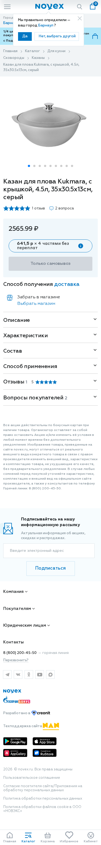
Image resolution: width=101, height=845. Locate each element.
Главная (10, 51)
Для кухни (56, 51)
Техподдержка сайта (23, 726)
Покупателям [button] (17, 609)
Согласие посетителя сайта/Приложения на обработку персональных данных (42, 788)
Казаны (38, 58)
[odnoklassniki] (29, 674)
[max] (50, 674)
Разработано (17, 713)
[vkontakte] (18, 674)
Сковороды (13, 58)
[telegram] (7, 674)
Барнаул (46, 25)
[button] (29, 166)
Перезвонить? (16, 660)
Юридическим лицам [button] (24, 625)
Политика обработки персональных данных (42, 798)
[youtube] (40, 674)
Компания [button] (13, 592)
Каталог (32, 51)
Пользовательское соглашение (31, 778)
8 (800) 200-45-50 (20, 653)
